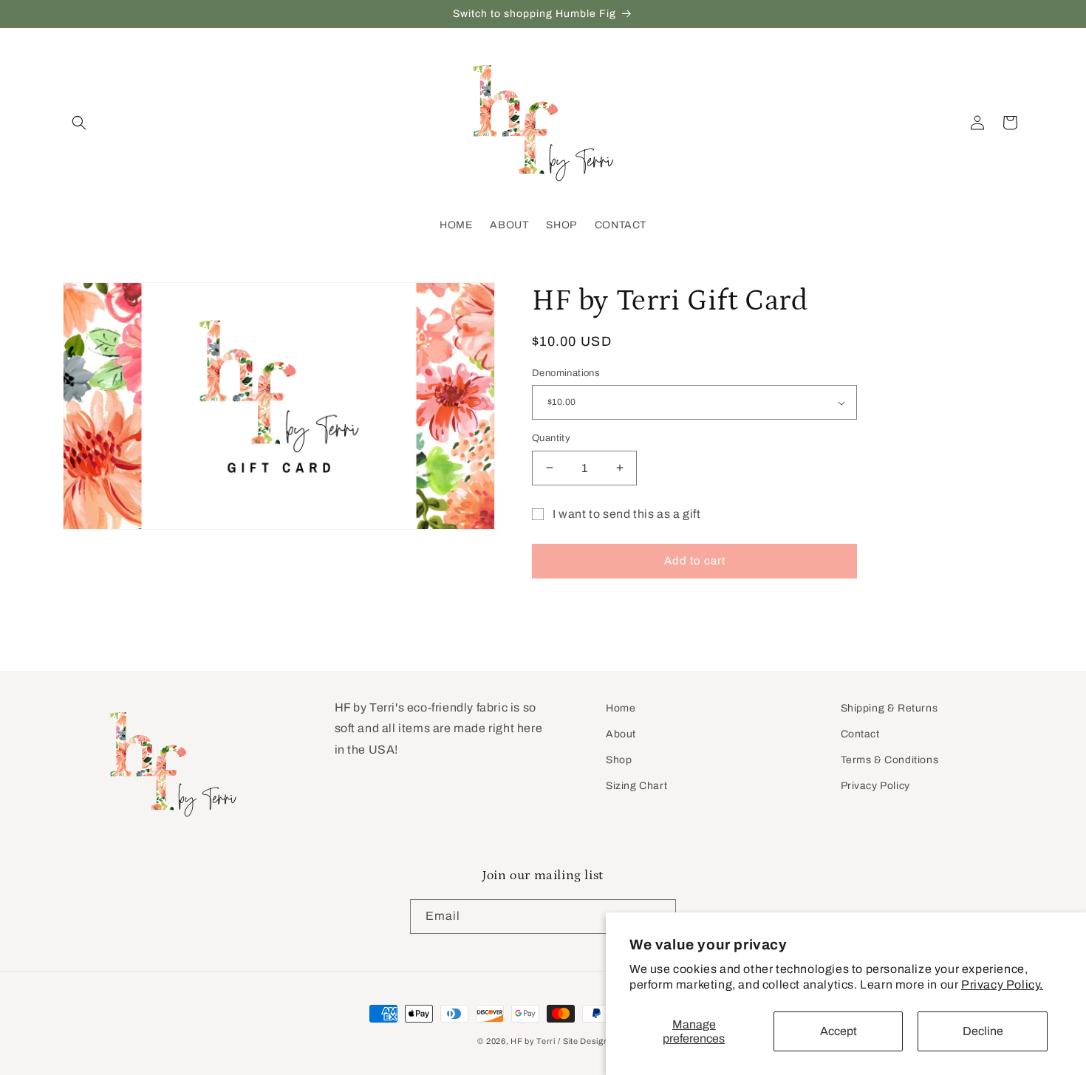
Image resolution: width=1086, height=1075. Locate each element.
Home (620, 708)
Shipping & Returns (889, 708)
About (621, 734)
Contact (860, 734)
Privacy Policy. (1002, 984)
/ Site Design (583, 1041)
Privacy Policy (875, 785)
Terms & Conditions (890, 759)
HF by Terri (533, 1041)
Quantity (551, 438)
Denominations (566, 373)
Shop (619, 759)
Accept (838, 1031)
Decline (983, 1031)
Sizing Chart (636, 785)
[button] (79, 122)
